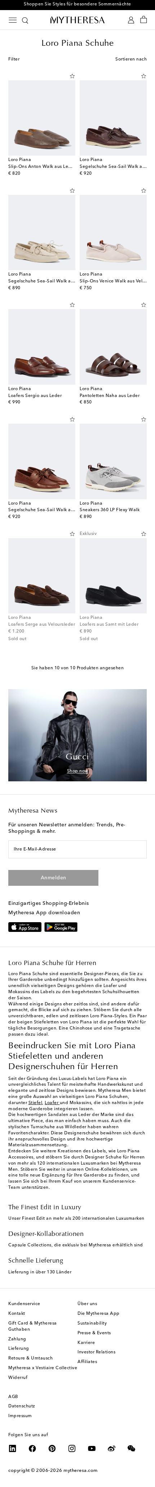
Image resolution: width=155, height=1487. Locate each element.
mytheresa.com (80, 1470)
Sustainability (92, 1323)
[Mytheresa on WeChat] (131, 1448)
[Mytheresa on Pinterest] (52, 1448)
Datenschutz (21, 1406)
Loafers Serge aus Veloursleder (41, 624)
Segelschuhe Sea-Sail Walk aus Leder (48, 510)
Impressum (20, 1416)
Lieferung (18, 1349)
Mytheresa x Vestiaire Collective (42, 1368)
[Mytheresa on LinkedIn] (12, 1448)
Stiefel (35, 1103)
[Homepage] (77, 19)
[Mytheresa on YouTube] (92, 1448)
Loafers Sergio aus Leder (35, 396)
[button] (72, 76)
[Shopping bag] (143, 20)
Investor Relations (96, 1352)
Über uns (87, 1304)
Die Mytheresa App (99, 1314)
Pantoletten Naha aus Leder (110, 396)
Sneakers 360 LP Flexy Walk (110, 510)
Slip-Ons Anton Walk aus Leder (42, 167)
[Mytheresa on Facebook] (32, 1448)
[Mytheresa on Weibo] (111, 1448)
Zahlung (17, 1339)
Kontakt (16, 1314)
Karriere (86, 1343)
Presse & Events (94, 1333)
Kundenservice (24, 1304)
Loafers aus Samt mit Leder (109, 624)
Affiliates (87, 1362)
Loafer (52, 1103)
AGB (13, 1397)
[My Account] (131, 20)
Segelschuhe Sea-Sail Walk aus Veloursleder (56, 281)
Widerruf (17, 1378)
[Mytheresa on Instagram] (72, 1448)
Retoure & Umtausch (30, 1358)
